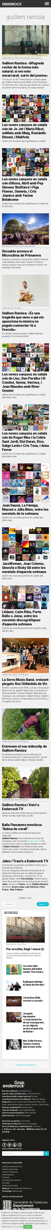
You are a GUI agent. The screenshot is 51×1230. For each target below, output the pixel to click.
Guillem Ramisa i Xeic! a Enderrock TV (20, 807)
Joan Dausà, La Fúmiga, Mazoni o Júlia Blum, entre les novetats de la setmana (25, 509)
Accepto (28, 1227)
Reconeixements (8, 1175)
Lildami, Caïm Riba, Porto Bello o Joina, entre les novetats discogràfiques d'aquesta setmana (21, 618)
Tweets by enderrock (25, 1065)
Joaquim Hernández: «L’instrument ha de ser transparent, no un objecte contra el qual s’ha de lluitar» (33, 1022)
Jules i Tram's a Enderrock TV (25, 861)
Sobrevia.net (17, 1191)
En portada (11, 913)
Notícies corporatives (10, 1169)
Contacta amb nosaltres (11, 1180)
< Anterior (8, 904)
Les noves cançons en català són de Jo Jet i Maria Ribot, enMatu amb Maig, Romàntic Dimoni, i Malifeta (24, 131)
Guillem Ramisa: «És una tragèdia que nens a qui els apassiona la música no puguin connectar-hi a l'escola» (23, 321)
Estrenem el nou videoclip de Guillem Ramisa (24, 748)
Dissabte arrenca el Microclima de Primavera (21, 253)
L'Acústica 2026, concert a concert (33, 999)
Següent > (43, 904)
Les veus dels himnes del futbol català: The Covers (33, 968)
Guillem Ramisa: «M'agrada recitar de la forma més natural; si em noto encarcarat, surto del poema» (25, 69)
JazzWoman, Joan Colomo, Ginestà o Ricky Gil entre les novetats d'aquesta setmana (24, 568)
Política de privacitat (10, 1186)
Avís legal (6, 1183)
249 (34, 841)
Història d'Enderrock (10, 1172)
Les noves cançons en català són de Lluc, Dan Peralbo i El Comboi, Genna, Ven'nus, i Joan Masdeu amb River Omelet (24, 382)
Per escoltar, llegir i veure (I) (25, 949)
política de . (15, 1226)
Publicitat (5, 1177)
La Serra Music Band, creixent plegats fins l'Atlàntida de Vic (25, 682)
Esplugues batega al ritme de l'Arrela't (33, 983)
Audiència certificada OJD (12, 1166)
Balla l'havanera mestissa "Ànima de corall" (22, 827)
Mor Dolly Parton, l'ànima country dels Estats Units (32, 1043)
